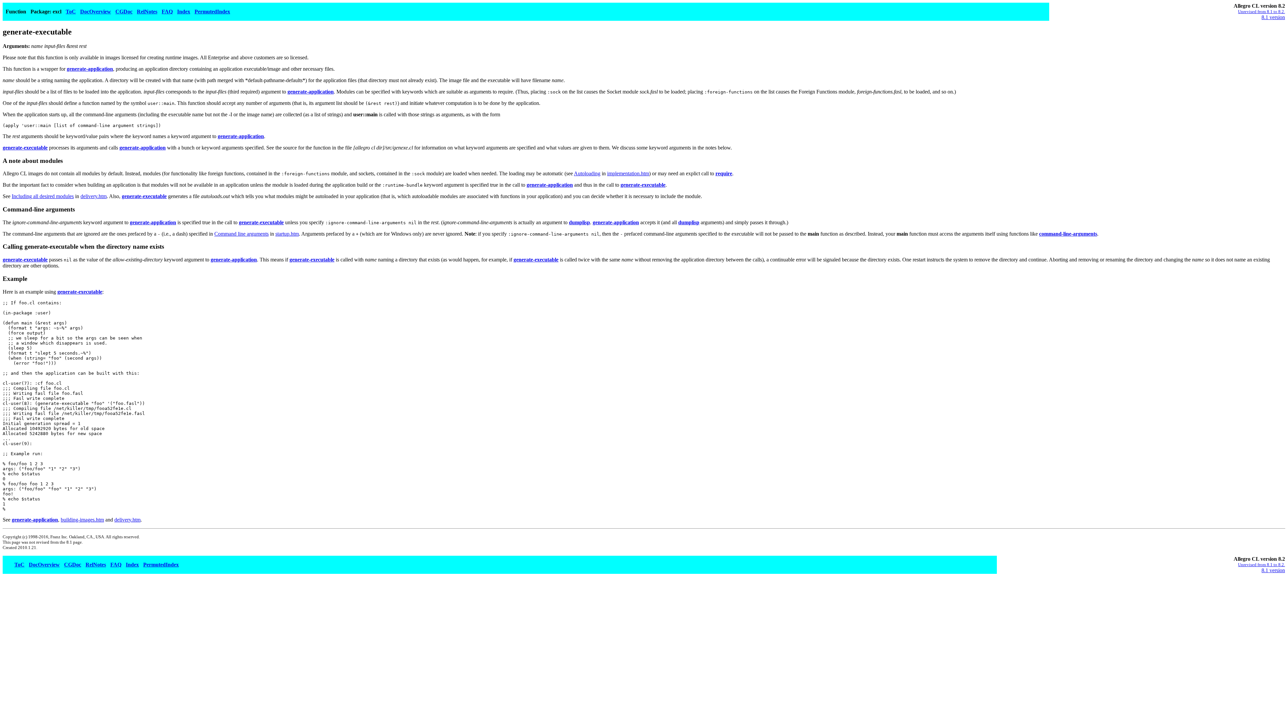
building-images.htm (82, 520)
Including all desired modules (43, 196)
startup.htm (287, 234)
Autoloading (587, 173)
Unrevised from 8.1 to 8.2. (1261, 11)
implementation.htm (628, 173)
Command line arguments (241, 234)
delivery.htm (93, 196)
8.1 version (1273, 17)
